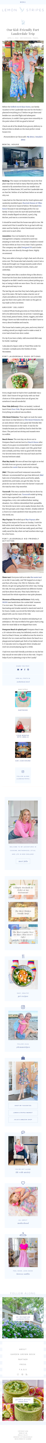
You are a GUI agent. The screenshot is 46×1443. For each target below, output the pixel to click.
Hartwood (23, 710)
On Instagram (23, 1317)
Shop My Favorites (23, 1105)
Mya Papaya (30, 520)
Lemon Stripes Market (23, 1112)
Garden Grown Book (23, 1354)
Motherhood (26, 38)
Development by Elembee (23, 1439)
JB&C (42, 475)
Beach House (33, 442)
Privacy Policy (23, 1435)
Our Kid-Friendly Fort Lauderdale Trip (23, 32)
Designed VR (27, 247)
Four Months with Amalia (23, 736)
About (23, 1349)
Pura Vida (16, 409)
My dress (30, 137)
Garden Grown (23, 1399)
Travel (36, 38)
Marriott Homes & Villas (32, 203)
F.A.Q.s (23, 1370)
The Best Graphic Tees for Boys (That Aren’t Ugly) (23, 934)
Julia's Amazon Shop (23, 1119)
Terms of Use (23, 1433)
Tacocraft (26, 494)
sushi (15, 467)
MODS (4, 602)
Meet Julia (23, 861)
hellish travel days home (21, 107)
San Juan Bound (23, 761)
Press (23, 1364)
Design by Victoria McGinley (22, 1437)
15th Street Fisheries (32, 420)
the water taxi (36, 577)
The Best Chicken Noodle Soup (23, 912)
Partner (23, 1359)
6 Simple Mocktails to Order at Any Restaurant (23, 890)
